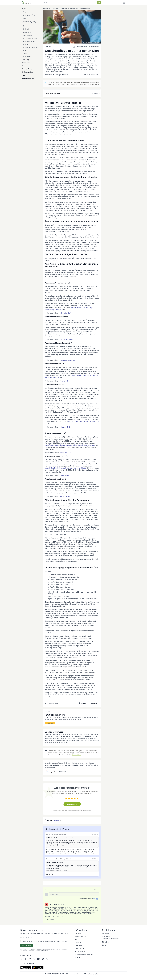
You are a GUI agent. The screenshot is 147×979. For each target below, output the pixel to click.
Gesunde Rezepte (27, 69)
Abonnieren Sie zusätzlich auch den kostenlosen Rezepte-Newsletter (45, 941)
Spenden (50, 723)
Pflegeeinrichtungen (28, 41)
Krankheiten (26, 63)
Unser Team (79, 945)
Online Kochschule (28, 78)
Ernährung (25, 60)
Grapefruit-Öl (64, 496)
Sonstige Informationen (29, 47)
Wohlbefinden (26, 56)
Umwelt (24, 53)
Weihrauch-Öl (64, 452)
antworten (48, 916)
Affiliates (78, 933)
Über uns (78, 942)
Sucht (24, 50)
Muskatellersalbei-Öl (67, 360)
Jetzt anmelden (27, 945)
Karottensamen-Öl (66, 339)
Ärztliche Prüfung (80, 951)
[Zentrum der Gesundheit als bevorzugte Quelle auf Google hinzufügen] (51, 771)
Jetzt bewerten (72, 804)
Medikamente (26, 32)
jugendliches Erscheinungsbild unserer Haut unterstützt (65, 468)
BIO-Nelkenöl (64, 313)
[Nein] (58, 916)
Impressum (105, 933)
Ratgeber (25, 44)
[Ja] (54, 916)
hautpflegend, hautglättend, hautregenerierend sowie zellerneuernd (69, 445)
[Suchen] (99, 2)
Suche (104, 945)
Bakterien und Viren (28, 15)
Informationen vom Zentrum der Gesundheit (30, 22)
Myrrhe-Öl (63, 381)
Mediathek (25, 29)
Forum (24, 75)
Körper (24, 26)
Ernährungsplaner (28, 72)
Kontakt (77, 958)
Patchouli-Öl (64, 427)
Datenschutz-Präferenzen (110, 938)
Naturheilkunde (27, 35)
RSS (76, 939)
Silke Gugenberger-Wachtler (58, 75)
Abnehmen (25, 12)
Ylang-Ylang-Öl (65, 475)
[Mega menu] (124, 2)
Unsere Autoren (80, 948)
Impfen (24, 18)
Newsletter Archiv (80, 936)
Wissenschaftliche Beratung (84, 954)
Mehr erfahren (76, 755)
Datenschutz (44, 950)
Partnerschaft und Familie (30, 38)
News (23, 66)
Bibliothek (25, 9)
